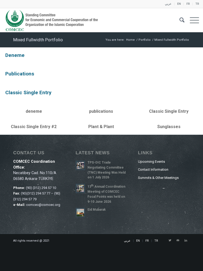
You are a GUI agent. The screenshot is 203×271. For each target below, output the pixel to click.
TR (197, 4)
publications (19, 74)
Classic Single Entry (28, 92)
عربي (168, 4)
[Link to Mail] (178, 241)
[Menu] (191, 20)
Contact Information (153, 169)
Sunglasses (169, 126)
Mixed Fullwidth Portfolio (38, 39)
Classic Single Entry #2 (34, 126)
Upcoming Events (151, 162)
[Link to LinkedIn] (186, 241)
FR (188, 4)
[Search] (179, 20)
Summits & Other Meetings (158, 178)
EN (179, 4)
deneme (15, 55)
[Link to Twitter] (170, 241)
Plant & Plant (101, 126)
